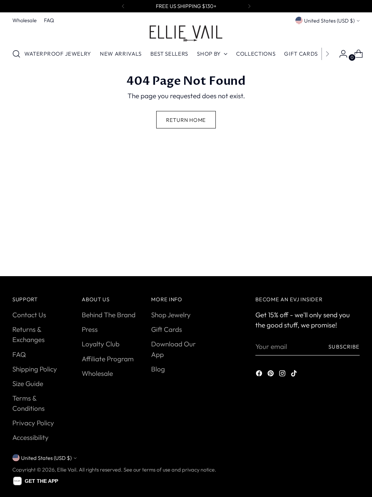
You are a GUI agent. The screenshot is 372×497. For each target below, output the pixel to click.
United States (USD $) (329, 20)
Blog (158, 369)
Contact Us (29, 314)
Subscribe (344, 346)
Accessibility (30, 437)
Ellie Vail (66, 469)
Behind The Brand (109, 314)
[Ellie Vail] (186, 33)
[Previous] (123, 6)
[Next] (249, 6)
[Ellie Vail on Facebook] (259, 374)
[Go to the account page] (340, 54)
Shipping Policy (34, 369)
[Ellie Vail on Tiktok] (294, 374)
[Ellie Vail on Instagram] (283, 374)
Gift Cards (166, 329)
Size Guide (27, 383)
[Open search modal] (16, 54)
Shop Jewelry (171, 314)
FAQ (19, 354)
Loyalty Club (101, 343)
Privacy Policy (33, 422)
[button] (35, 481)
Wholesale (97, 373)
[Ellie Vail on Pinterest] (271, 374)
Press (90, 329)
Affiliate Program (108, 358)
